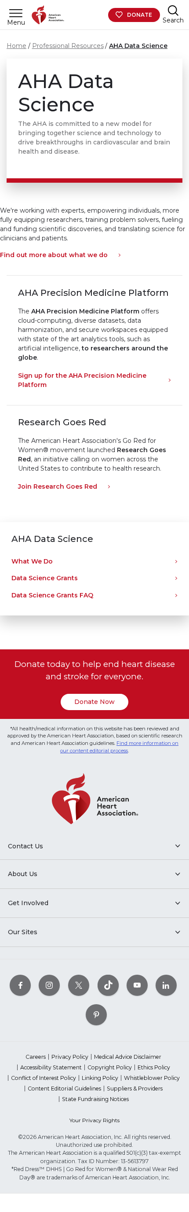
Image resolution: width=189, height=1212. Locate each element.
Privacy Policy (69, 1057)
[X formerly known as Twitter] (79, 985)
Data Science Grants (44, 578)
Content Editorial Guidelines (64, 1088)
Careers (35, 1057)
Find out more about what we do (54, 255)
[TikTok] (108, 985)
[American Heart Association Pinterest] (96, 1014)
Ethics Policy (154, 1067)
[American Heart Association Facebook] (20, 985)
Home (16, 46)
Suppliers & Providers (135, 1088)
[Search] (173, 10)
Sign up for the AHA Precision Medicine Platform (82, 380)
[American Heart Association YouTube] (137, 985)
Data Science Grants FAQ (52, 595)
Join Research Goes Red (57, 486)
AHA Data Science (138, 46)
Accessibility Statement (51, 1067)
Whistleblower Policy (152, 1078)
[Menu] (16, 12)
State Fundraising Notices (95, 1099)
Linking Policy (100, 1078)
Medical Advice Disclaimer (127, 1057)
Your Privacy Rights (94, 1120)
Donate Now (94, 702)
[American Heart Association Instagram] (49, 985)
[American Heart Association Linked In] (166, 985)
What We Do (32, 561)
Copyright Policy (109, 1067)
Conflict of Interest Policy (43, 1078)
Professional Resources (68, 46)
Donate (139, 14)
